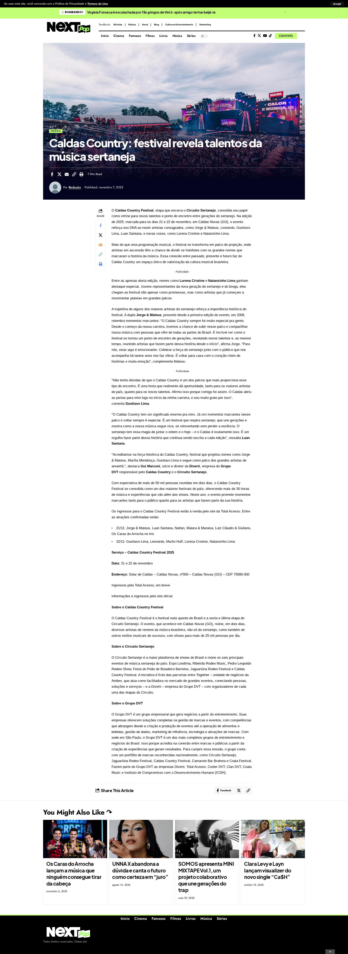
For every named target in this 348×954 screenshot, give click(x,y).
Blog (156, 24)
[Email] (66, 174)
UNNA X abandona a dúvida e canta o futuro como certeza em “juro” (140, 870)
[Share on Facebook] (52, 174)
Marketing (205, 24)
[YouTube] (265, 36)
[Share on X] (59, 174)
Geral (145, 24)
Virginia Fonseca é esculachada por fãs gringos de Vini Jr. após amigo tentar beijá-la (151, 12)
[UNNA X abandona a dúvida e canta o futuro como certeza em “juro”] (141, 839)
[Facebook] (254, 36)
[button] (337, 4)
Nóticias (117, 24)
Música (132, 24)
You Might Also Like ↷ (77, 812)
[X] (259, 36)
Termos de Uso (97, 3)
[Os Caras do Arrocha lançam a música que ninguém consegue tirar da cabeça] (75, 839)
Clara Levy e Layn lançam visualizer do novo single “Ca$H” (267, 870)
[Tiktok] (270, 36)
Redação (75, 187)
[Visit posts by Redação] (55, 187)
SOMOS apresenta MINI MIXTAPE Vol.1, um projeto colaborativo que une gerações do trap (206, 877)
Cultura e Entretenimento (179, 24)
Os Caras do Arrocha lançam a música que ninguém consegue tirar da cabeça (74, 874)
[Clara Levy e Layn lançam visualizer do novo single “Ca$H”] (273, 839)
